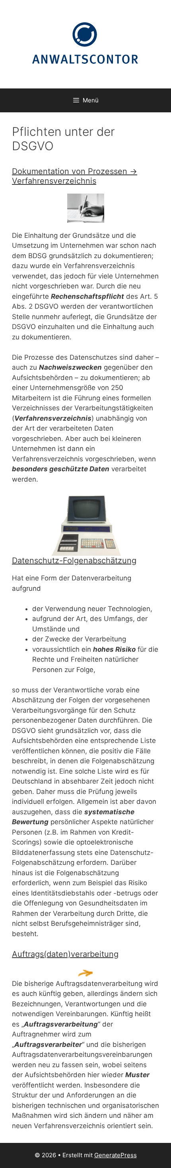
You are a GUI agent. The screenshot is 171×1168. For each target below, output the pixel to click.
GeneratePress (115, 1155)
